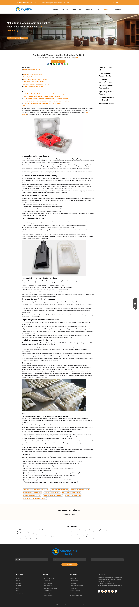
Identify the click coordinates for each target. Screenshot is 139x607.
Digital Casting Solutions (52, 492)
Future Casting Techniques (73, 495)
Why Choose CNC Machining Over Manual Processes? (85, 532)
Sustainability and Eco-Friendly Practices (35, 79)
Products (18, 585)
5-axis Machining (48, 581)
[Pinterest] (112, 591)
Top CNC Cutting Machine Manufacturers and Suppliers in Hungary (35, 536)
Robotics (73, 583)
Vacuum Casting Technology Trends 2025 (35, 489)
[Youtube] (109, 591)
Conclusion (26, 89)
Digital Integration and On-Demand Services (36, 84)
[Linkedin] (102, 591)
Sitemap (81, 604)
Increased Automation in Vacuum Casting (35, 72)
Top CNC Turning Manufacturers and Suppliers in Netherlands (87, 538)
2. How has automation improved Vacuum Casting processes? (42, 96)
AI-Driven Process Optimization (32, 74)
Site (77, 58)
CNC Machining (48, 583)
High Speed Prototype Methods (32, 492)
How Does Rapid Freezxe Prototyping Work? (82, 534)
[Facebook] (99, 591)
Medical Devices (75, 590)
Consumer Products (76, 595)
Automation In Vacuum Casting (80, 489)
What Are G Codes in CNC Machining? (26, 534)
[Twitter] (105, 591)
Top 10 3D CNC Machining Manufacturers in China (30, 530)
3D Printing (47, 593)
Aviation (73, 578)
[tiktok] (116, 591)
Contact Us (19, 593)
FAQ (24, 91)
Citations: (26, 106)
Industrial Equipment (77, 585)
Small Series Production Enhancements (34, 498)
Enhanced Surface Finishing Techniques (34, 81)
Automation (74, 588)
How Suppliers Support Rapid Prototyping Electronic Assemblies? (34, 538)
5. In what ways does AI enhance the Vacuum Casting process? (42, 103)
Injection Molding (48, 595)
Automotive (74, 581)
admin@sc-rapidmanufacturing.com (112, 585)
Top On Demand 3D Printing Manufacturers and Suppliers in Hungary (89, 530)
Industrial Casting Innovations (71, 492)
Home (18, 578)
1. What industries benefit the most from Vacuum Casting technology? (44, 94)
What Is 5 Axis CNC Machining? (78, 536)
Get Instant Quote (17, 38)
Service (18, 581)
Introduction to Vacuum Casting (32, 69)
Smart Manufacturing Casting (32, 495)
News (17, 590)
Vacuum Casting (48, 590)
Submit (69, 565)
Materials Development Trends (53, 495)
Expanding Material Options (31, 77)
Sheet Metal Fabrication (50, 588)
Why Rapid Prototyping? (23, 532)
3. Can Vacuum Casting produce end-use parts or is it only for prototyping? (46, 98)
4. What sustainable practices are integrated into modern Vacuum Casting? (46, 101)
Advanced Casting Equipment (59, 489)
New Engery (74, 593)
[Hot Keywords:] (113, 2)
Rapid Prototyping (49, 578)
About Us (18, 583)
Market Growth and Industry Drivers (33, 86)
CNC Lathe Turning (49, 585)
